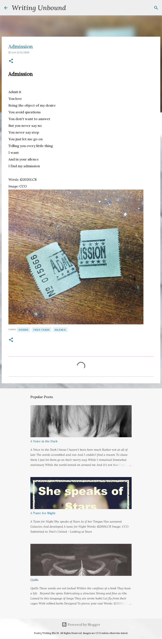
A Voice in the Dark (44, 441)
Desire (23, 329)
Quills (34, 580)
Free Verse (41, 329)
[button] (11, 61)
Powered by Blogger (83, 624)
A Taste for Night (42, 513)
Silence (60, 329)
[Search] (71, 8)
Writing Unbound (39, 7)
